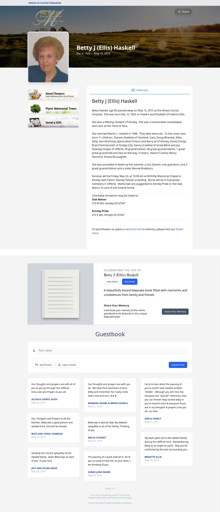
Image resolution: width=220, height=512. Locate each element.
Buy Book (130, 281)
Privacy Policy (101, 497)
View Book (112, 281)
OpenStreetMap (113, 503)
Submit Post (178, 364)
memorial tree (133, 229)
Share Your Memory (175, 311)
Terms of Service (118, 497)
